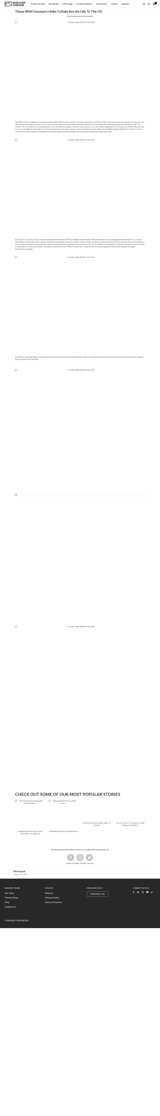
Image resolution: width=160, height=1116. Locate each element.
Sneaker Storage (38, 4)
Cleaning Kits (101, 4)
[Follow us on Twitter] (138, 767)
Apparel (114, 4)
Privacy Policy (52, 773)
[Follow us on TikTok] (152, 767)
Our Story (9, 768)
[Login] (149, 4)
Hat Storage (54, 4)
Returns (49, 768)
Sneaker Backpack (84, 4)
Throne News (11, 773)
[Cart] (154, 4)
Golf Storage (67, 4)
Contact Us (10, 782)
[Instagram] (80, 732)
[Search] (144, 4)
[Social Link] (89, 732)
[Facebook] (70, 732)
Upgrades (125, 4)
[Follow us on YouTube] (147, 767)
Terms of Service (53, 777)
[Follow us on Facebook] (133, 768)
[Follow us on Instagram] (143, 767)
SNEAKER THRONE (15, 796)
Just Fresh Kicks (31, 357)
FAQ (7, 777)
